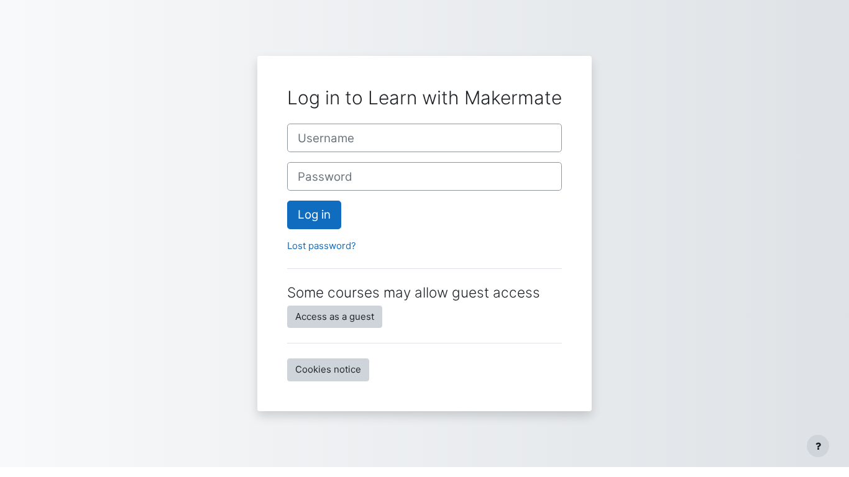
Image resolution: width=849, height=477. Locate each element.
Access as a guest (334, 316)
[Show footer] (818, 446)
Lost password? (321, 246)
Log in (314, 214)
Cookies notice (328, 369)
